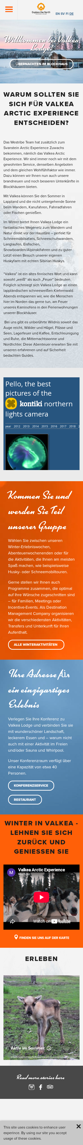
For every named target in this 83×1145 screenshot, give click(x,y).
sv (63, 14)
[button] (9, 9)
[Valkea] (43, 9)
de (71, 14)
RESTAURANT (25, 800)
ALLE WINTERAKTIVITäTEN (36, 644)
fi (67, 14)
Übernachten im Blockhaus (42, 64)
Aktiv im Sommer (28, 1048)
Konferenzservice (31, 785)
